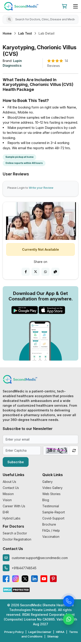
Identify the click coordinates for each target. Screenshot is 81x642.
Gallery (47, 482)
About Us (9, 482)
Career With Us (14, 506)
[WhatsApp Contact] (68, 619)
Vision (7, 500)
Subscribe (15, 462)
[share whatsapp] (45, 272)
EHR (6, 512)
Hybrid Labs (11, 518)
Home (7, 33)
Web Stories (51, 494)
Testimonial (50, 506)
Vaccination (50, 536)
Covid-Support (53, 518)
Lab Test (25, 33)
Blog (45, 500)
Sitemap (52, 636)
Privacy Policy (14, 632)
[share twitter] (36, 272)
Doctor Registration (17, 539)
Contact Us (11, 488)
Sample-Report (53, 512)
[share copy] (55, 272)
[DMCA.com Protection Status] (16, 589)
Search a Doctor (15, 533)
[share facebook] (26, 272)
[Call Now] (68, 601)
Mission (8, 494)
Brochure (49, 524)
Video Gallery (52, 488)
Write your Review (41, 187)
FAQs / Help (51, 530)
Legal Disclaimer (39, 632)
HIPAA (60, 632)
